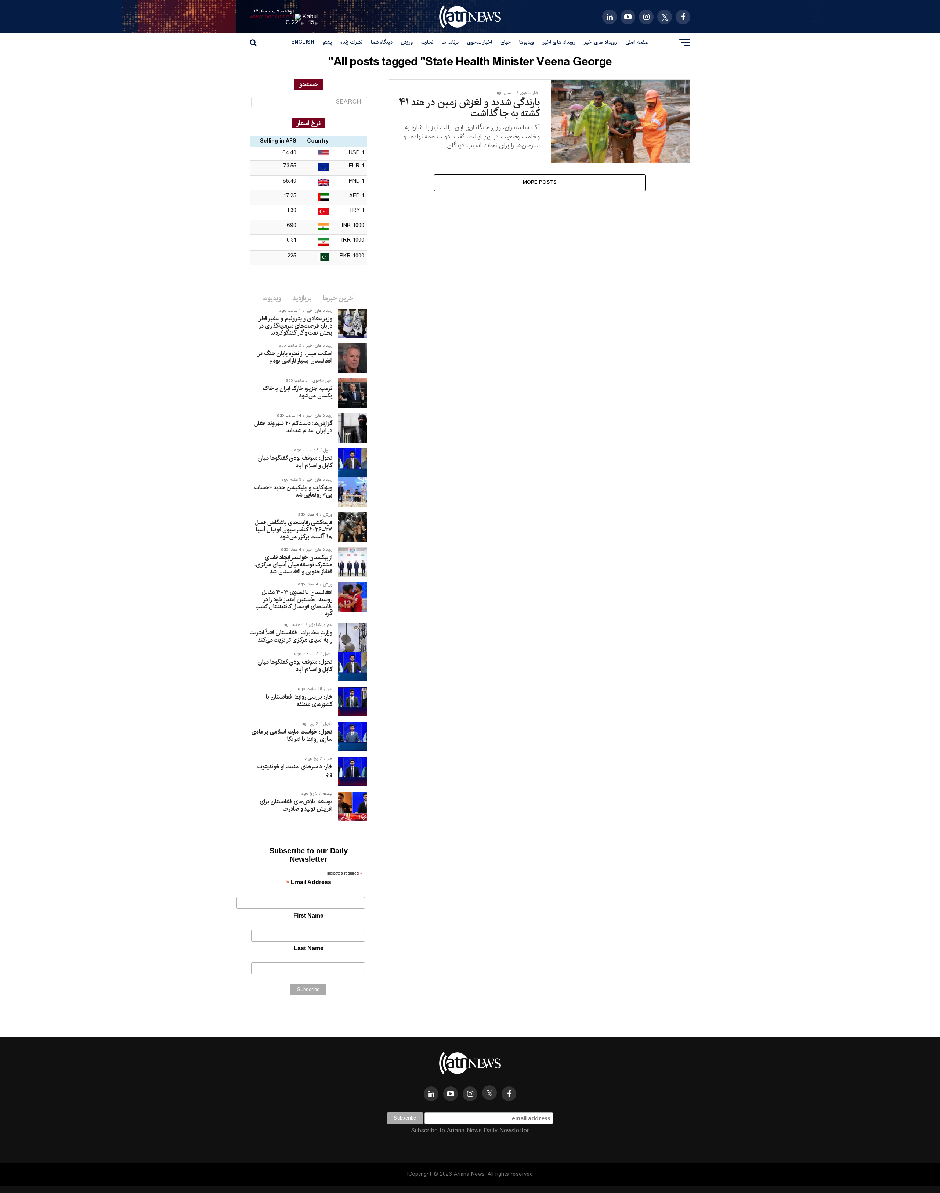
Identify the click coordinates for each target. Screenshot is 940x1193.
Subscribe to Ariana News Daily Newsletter (470, 1131)
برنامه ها (450, 42)
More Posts (540, 182)
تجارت (427, 42)
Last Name (308, 948)
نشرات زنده (351, 42)
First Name (308, 915)
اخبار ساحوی (479, 42)
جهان (505, 42)
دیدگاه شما (382, 42)
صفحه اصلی (637, 42)
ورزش (407, 42)
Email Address (308, 883)
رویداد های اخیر (600, 42)
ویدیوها (526, 42)
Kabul (310, 17)
